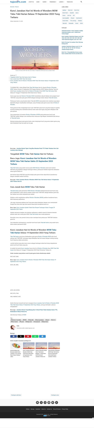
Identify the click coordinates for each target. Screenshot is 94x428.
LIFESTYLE (31, 2)
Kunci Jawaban (17, 91)
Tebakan (80, 20)
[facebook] (13, 336)
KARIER (44, 2)
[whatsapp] (35, 336)
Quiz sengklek (66, 18)
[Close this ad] (93, 419)
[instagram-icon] (45, 402)
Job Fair (69, 15)
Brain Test (76, 10)
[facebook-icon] (37, 402)
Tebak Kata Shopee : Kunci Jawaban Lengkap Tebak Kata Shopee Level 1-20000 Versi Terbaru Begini (72, 32)
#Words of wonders (16, 320)
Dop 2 (77, 12)
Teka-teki (51, 97)
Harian (37, 154)
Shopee (72, 18)
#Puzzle (22, 321)
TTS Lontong (73, 20)
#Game (47, 320)
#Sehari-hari (45, 321)
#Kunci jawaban (39, 320)
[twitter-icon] (41, 402)
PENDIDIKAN (53, 2)
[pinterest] (28, 336)
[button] (81, 1)
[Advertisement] (35, 34)
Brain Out (70, 10)
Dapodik (72, 12)
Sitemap (32, 409)
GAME (37, 2)
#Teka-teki (30, 320)
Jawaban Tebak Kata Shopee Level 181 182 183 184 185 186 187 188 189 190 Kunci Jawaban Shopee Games (72, 48)
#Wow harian (14, 321)
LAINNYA (61, 2)
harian (55, 97)
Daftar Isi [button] (12, 75)
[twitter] (20, 336)
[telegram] (42, 336)
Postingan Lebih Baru (16, 395)
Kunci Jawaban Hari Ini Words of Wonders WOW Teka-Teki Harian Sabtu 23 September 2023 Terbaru (33, 161)
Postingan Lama (55, 395)
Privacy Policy (65, 409)
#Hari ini (53, 320)
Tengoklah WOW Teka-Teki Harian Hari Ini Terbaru (23, 77)
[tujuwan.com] (18, 2)
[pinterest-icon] (52, 402)
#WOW (24, 320)
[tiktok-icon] (56, 402)
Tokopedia (71, 23)
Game (64, 15)
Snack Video (65, 20)
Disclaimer (38, 409)
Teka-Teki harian (50, 91)
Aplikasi (64, 10)
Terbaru (27, 409)
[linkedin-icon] (48, 402)
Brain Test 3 (65, 12)
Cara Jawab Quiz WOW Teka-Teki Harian (20, 79)
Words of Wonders (51, 87)
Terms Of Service (57, 409)
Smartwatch (79, 18)
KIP (74, 15)
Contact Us (49, 409)
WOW (11, 89)
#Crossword (37, 321)
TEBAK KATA (70, 2)
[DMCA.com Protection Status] (47, 416)
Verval (76, 23)
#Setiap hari (28, 321)
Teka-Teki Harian (34, 87)
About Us (43, 409)
